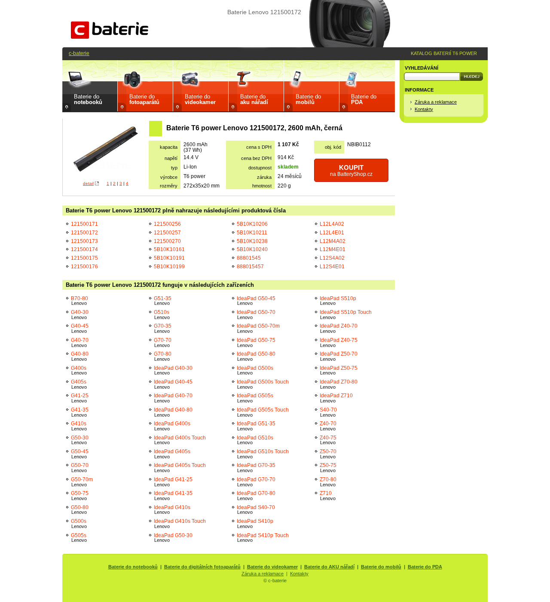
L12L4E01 (332, 232)
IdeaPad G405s (172, 453)
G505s (79, 537)
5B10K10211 (252, 232)
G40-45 (80, 328)
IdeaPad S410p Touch (263, 537)
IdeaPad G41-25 (173, 481)
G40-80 (80, 356)
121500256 (167, 224)
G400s (79, 370)
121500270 (167, 241)
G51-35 (162, 300)
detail (88, 183)
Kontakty (424, 109)
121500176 (84, 266)
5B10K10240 (252, 249)
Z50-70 (328, 453)
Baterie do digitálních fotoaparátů (202, 566)
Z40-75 (328, 440)
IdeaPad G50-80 (256, 356)
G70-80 (162, 356)
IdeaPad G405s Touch (180, 467)
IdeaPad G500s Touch (263, 384)
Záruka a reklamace (436, 101)
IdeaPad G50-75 (256, 342)
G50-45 (80, 453)
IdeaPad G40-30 (173, 370)
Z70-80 (328, 481)
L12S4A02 (332, 258)
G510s (162, 314)
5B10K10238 (252, 241)
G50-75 (80, 495)
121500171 (84, 224)
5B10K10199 (169, 266)
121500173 (84, 241)
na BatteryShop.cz (351, 170)
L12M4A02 (332, 241)
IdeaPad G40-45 (173, 384)
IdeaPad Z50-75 (339, 370)
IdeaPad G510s (255, 440)
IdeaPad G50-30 (173, 537)
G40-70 (80, 342)
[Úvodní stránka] (109, 37)
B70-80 (79, 300)
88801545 (249, 258)
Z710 (328, 495)
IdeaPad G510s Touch (263, 453)
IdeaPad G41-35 (173, 495)
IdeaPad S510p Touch (346, 314)
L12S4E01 (332, 266)
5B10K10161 (169, 249)
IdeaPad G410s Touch (180, 523)
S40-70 (328, 412)
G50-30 (80, 440)
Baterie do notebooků (133, 566)
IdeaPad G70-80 (256, 495)
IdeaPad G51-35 (256, 426)
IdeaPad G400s (172, 426)
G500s (79, 523)
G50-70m (82, 481)
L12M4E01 (332, 249)
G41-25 (80, 398)
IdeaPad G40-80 (173, 412)
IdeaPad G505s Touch (263, 412)
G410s (79, 426)
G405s (79, 384)
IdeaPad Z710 (336, 398)
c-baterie (79, 53)
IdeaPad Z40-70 (339, 328)
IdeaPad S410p (255, 523)
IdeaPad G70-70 (256, 481)
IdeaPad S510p (338, 300)
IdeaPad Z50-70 (339, 356)
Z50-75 (328, 467)
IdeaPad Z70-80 (339, 384)
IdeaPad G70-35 (256, 467)
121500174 (84, 249)
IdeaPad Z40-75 (339, 342)
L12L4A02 (332, 224)
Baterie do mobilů (381, 566)
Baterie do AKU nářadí (329, 566)
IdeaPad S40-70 (256, 509)
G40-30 (80, 314)
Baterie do (88, 99)
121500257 (167, 232)
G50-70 (80, 467)
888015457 (250, 266)
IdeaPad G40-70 (173, 398)
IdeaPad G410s (172, 509)
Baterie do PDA (425, 566)
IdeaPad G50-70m (258, 328)
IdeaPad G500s (255, 370)
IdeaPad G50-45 (256, 300)
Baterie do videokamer (272, 566)
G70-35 (162, 328)
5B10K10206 (252, 224)
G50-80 (80, 509)
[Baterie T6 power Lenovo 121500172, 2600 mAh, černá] (105, 150)
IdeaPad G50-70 (256, 314)
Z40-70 (328, 426)
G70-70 (162, 342)
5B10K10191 (169, 258)
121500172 (84, 232)
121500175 (84, 258)
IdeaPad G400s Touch (180, 440)
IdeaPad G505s (255, 398)
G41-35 (80, 412)
